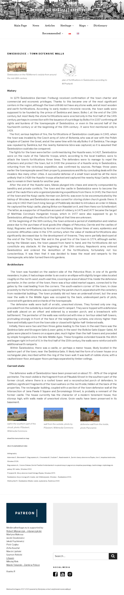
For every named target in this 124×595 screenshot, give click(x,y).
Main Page (20, 25)
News (36, 25)
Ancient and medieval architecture (62, 10)
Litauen (10, 558)
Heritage (65, 25)
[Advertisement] (85, 524)
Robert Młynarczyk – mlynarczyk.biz (24, 531)
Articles (50, 25)
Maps (82, 25)
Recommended (51, 33)
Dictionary (100, 25)
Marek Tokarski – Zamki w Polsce (23, 565)
